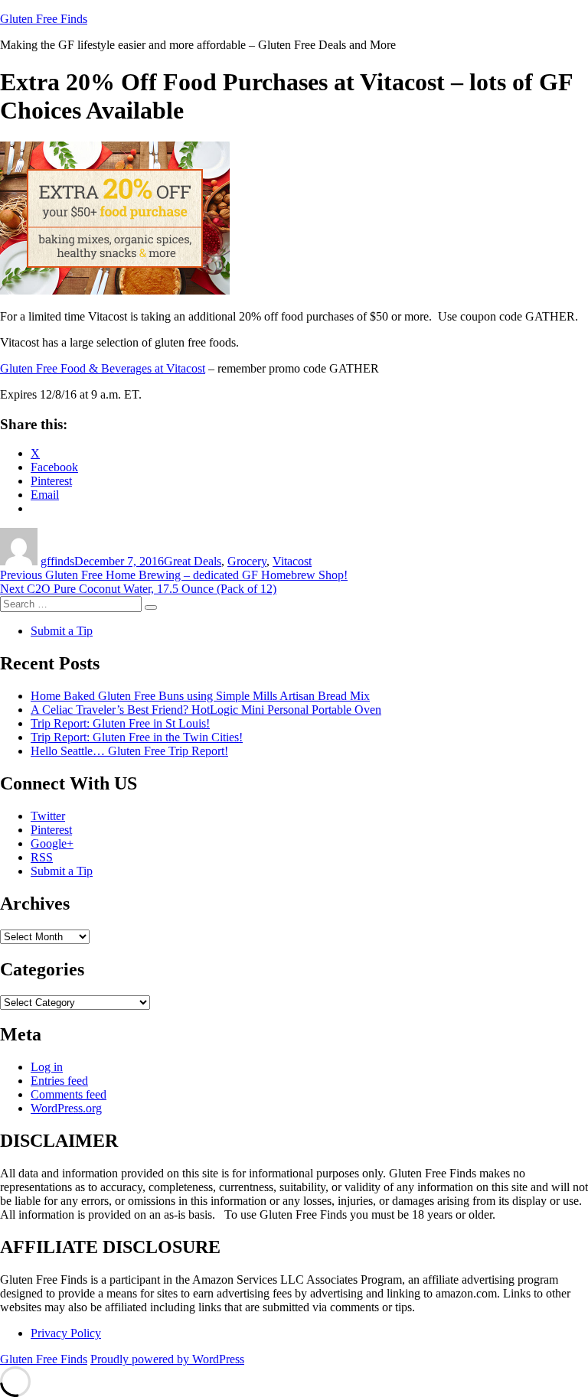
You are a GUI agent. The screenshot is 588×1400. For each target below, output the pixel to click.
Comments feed (68, 1094)
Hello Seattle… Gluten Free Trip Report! (129, 750)
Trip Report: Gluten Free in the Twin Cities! (137, 737)
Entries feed (59, 1080)
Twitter (48, 815)
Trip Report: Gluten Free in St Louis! (120, 723)
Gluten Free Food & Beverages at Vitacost (102, 368)
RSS (42, 857)
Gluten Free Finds (43, 18)
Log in (47, 1066)
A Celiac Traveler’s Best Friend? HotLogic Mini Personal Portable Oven (206, 709)
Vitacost (292, 561)
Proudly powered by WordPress (167, 1359)
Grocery (246, 561)
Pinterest (51, 829)
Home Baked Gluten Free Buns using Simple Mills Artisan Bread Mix (200, 695)
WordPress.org (66, 1108)
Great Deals (192, 561)
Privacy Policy (66, 1333)
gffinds (57, 561)
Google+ (52, 843)
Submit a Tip (62, 630)
